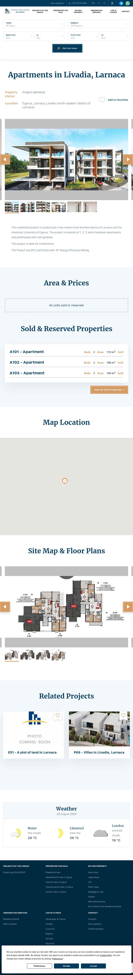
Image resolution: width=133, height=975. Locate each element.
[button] (64, 482)
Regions (49, 934)
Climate (49, 924)
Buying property (78, 11)
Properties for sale (60, 11)
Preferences (39, 966)
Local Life (50, 929)
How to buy (93, 872)
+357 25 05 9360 (79, 3)
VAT (90, 882)
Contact (126, 11)
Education (50, 943)
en (93, 3)
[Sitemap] (112, 3)
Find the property (95, 929)
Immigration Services (96, 11)
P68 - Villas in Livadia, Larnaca (99, 752)
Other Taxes (93, 887)
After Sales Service (96, 902)
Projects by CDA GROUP (40, 11)
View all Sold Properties (108, 389)
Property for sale (53, 872)
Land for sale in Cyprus (56, 892)
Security (49, 939)
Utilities (91, 897)
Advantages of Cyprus (55, 919)
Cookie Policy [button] (106, 955)
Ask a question (57, 3)
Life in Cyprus (113, 11)
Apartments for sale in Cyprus (59, 877)
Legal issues (93, 877)
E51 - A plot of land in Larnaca (32, 752)
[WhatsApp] (128, 3)
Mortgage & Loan (96, 892)
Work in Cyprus (10, 924)
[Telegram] (121, 3)
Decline (66, 966)
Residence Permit (11, 919)
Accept (93, 966)
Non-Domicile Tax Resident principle (104, 906)
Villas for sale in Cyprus (56, 882)
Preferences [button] (57, 959)
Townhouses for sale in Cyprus (59, 887)
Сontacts (92, 919)
